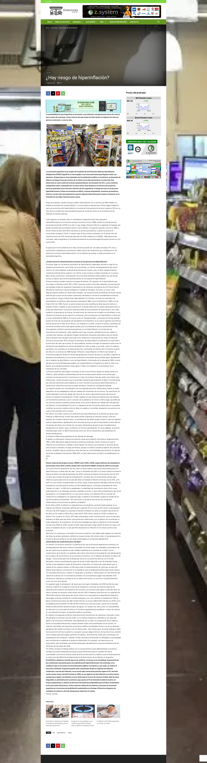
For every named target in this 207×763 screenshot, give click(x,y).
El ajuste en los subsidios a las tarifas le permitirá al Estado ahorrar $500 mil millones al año (82, 723)
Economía (54, 28)
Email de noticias (62, 22)
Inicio (49, 22)
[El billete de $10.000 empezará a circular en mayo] (108, 711)
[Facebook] (48, 93)
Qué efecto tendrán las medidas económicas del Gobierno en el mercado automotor (57, 723)
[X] (53, 93)
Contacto (134, 22)
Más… (102, 22)
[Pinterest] (58, 93)
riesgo (70, 732)
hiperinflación (61, 732)
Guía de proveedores (118, 22)
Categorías (90, 22)
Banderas (77, 22)
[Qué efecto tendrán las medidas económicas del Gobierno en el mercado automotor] (57, 711)
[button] (158, 22)
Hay (54, 732)
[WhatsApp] (63, 93)
